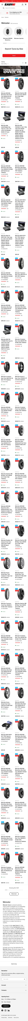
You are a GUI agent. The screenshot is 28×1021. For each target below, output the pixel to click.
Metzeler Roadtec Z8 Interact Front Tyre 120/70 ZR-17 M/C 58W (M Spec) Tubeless (6, 543)
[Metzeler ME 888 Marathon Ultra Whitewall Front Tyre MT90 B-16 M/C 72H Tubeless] (21, 858)
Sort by (3, 61)
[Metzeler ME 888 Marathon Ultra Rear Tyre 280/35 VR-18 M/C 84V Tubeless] (7, 659)
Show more (14, 893)
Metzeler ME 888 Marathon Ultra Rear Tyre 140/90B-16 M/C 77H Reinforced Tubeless (20, 671)
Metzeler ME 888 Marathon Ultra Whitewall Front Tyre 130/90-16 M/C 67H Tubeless (20, 443)
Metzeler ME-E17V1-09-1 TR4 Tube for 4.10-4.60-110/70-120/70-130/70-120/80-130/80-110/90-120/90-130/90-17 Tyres (20, 240)
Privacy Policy (4, 1017)
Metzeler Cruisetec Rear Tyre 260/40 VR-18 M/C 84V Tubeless (21, 341)
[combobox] (14, 8)
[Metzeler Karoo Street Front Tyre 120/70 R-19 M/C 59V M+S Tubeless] (7, 693)
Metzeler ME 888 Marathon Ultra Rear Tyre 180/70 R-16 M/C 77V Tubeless (7, 275)
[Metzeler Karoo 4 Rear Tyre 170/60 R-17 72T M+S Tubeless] (21, 367)
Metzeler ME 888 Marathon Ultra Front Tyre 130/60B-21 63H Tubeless (6, 638)
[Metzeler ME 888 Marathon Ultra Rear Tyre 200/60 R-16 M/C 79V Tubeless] (7, 430)
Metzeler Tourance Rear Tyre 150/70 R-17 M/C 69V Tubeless (21, 274)
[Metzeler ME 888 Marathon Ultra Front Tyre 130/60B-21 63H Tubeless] (7, 626)
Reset (14, 55)
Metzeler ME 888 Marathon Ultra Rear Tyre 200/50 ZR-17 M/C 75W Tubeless (20, 704)
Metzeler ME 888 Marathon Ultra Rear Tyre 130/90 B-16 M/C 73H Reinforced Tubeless (21, 509)
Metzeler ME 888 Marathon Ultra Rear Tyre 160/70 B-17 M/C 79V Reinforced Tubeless (21, 738)
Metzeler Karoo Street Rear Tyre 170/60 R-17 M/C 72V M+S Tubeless (6, 575)
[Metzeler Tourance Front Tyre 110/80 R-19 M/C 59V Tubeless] (7, 594)
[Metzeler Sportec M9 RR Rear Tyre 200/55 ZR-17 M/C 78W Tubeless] (21, 531)
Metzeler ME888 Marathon (7, 39)
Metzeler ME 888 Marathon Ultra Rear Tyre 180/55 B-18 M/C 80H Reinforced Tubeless (21, 772)
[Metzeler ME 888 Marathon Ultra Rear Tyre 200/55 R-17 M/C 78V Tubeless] (21, 156)
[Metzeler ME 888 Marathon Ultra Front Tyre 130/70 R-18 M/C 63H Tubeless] (21, 464)
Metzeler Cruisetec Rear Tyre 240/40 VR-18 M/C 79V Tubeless (21, 637)
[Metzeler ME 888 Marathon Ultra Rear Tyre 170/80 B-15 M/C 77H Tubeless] (7, 759)
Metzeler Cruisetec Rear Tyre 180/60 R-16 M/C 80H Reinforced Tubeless (20, 839)
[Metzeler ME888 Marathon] (7, 31)
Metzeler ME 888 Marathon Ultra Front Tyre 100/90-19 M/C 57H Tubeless (6, 410)
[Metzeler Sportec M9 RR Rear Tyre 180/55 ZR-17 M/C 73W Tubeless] (21, 594)
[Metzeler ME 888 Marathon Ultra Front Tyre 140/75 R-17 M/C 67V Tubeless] (21, 793)
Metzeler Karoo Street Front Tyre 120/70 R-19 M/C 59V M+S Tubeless (6, 705)
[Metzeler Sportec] (19, 31)
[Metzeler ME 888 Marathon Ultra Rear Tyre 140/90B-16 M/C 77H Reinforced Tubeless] (21, 659)
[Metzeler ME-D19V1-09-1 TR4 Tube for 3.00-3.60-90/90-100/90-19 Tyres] (7, 725)
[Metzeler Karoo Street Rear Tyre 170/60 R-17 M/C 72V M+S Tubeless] (7, 563)
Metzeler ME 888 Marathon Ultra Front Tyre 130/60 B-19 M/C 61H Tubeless (7, 839)
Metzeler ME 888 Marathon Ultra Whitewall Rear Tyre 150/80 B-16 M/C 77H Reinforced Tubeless (6, 509)
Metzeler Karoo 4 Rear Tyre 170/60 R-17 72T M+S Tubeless (21, 378)
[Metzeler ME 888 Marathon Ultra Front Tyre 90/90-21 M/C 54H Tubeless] (7, 190)
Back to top (14, 963)
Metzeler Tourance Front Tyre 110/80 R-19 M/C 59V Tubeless (6, 605)
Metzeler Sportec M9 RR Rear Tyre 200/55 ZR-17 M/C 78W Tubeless (20, 542)
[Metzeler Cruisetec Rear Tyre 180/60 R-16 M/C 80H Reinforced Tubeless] (21, 827)
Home (2, 17)
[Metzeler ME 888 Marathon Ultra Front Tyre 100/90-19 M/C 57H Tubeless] (7, 398)
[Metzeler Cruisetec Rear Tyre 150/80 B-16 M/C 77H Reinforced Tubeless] (7, 858)
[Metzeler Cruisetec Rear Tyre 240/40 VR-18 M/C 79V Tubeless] (21, 626)
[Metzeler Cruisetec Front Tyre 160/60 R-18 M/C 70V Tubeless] (21, 398)
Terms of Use (16, 1017)
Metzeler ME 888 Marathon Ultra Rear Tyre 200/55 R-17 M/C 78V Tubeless (21, 168)
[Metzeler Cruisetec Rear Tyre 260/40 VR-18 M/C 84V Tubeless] (21, 330)
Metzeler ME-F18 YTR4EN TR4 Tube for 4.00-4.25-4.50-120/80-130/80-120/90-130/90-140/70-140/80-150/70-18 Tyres (7, 344)
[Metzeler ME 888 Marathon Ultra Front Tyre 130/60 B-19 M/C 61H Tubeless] (7, 827)
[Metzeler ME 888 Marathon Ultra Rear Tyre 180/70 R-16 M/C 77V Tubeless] (7, 263)
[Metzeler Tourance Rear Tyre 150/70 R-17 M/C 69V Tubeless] (21, 263)
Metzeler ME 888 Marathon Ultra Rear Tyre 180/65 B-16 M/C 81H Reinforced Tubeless (7, 806)
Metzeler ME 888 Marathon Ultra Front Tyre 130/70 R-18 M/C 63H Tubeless (21, 476)
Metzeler (6, 17)
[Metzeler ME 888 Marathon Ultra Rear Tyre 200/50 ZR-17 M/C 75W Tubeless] (21, 693)
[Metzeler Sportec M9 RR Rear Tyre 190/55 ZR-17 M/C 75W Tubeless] (7, 464)
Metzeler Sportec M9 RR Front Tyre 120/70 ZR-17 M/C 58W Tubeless (20, 95)
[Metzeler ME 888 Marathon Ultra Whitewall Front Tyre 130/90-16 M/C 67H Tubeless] (21, 430)
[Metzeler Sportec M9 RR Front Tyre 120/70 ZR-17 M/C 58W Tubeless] (21, 83)
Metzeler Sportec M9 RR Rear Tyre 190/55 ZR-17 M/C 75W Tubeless (6, 476)
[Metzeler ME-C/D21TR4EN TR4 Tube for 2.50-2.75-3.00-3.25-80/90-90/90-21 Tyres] (7, 116)
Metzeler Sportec (19, 38)
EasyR (6, 1015)
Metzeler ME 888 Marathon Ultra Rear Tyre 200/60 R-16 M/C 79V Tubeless (6, 442)
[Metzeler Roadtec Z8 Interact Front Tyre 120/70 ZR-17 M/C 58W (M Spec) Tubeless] (7, 531)
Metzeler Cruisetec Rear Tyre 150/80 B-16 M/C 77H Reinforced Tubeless (7, 870)
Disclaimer (10, 1017)
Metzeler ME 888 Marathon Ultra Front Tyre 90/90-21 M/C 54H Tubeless (6, 202)
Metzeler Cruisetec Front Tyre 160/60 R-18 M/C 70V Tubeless (20, 409)
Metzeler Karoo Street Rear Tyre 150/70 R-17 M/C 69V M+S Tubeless (20, 575)
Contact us (5, 1005)
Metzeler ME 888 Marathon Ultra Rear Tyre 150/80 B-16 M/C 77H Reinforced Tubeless (21, 308)
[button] (25, 4)
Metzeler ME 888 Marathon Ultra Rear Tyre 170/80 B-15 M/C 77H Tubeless (7, 771)
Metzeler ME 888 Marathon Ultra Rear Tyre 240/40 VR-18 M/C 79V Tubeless (6, 308)
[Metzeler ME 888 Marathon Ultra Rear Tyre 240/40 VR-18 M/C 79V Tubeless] (7, 296)
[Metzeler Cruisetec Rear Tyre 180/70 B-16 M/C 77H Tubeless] (7, 367)
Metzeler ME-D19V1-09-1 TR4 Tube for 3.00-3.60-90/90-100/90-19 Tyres (6, 737)
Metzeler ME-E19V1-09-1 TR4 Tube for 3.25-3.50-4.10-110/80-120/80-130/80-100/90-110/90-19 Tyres (20, 204)
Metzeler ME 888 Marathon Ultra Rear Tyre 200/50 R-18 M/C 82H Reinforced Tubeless (7, 169)
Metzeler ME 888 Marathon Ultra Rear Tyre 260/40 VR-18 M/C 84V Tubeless (6, 95)
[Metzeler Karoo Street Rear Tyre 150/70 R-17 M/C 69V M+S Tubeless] (21, 563)
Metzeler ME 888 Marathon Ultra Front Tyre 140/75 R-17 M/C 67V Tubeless (20, 805)
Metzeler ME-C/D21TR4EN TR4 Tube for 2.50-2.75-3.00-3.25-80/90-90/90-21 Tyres (6, 129)
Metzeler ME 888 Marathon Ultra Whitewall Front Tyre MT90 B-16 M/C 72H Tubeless (20, 870)
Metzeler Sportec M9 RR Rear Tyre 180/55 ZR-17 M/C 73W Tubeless (20, 606)
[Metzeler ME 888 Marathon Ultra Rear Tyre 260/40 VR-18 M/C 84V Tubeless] (7, 84)
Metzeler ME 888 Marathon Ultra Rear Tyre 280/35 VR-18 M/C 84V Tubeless (6, 671)
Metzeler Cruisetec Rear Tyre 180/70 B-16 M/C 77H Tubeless (7, 378)
